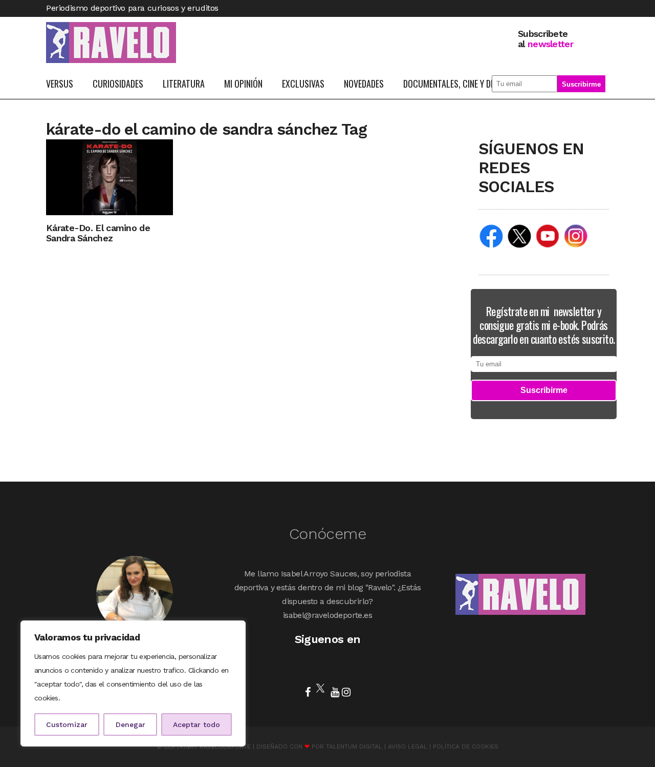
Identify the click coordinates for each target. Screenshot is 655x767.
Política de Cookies (465, 746)
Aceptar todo (196, 724)
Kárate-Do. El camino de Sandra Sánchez (98, 232)
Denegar (130, 724)
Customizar (67, 724)
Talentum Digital (354, 746)
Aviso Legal (407, 746)
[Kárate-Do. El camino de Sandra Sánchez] (109, 176)
